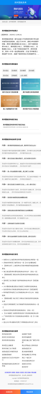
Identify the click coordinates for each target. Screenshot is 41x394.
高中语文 (6, 70)
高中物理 (23, 70)
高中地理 (31, 70)
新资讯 (22, 372)
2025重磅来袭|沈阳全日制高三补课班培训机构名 (20, 286)
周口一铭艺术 (26, 358)
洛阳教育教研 (7, 354)
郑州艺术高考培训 (8, 337)
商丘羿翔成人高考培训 (30, 345)
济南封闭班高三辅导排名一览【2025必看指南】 (20, 262)
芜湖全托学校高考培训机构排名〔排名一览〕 (19, 310)
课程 (15, 17)
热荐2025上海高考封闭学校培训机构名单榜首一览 (21, 260)
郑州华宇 (25, 367)
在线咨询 (9, 392)
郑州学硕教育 (26, 337)
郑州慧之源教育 (7, 345)
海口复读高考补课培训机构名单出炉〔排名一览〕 (21, 271)
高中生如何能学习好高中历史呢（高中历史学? (22, 236)
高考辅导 (14, 75)
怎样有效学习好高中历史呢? (16, 223)
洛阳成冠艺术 (26, 348)
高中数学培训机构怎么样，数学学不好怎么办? (22, 145)
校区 (25, 17)
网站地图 (33, 372)
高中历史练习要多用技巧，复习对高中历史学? (22, 158)
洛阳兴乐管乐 (26, 364)
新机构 (18, 372)
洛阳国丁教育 (26, 334)
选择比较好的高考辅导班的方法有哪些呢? (20, 210)
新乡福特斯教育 (27, 351)
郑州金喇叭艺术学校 (29, 354)
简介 (20, 17)
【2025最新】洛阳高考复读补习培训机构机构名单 (21, 313)
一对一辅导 (23, 75)
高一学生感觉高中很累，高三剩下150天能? (21, 171)
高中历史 (6, 75)
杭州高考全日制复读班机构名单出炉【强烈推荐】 (21, 289)
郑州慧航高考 (20, 2)
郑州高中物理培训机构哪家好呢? (18, 197)
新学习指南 (28, 372)
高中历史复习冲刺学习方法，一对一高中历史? (22, 184)
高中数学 (14, 70)
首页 (10, 17)
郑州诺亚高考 (7, 334)
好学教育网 (12, 22)
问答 (30, 17)
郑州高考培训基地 (8, 340)
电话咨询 (29, 392)
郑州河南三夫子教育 (9, 348)
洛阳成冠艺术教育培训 (10, 351)
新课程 (13, 372)
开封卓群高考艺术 (28, 361)
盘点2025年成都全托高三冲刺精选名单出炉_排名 (20, 322)
